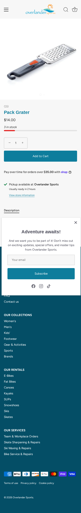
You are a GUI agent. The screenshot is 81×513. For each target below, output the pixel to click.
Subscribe (41, 273)
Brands (8, 356)
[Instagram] (41, 286)
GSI (6, 106)
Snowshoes (11, 405)
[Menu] (6, 9)
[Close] (75, 222)
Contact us (11, 301)
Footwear (10, 339)
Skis (6, 411)
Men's (8, 327)
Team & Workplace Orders (21, 436)
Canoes (9, 387)
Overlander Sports (23, 497)
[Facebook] (33, 286)
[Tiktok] (49, 286)
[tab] (13, 210)
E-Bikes (9, 375)
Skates (8, 417)
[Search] (66, 10)
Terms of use (11, 483)
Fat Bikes (10, 381)
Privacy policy (28, 483)
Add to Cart (41, 156)
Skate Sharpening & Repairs (22, 442)
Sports (8, 350)
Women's (10, 321)
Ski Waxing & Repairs (17, 448)
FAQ (7, 296)
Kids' (7, 333)
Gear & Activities (15, 344)
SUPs (7, 399)
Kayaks (8, 393)
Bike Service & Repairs (18, 454)
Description (11, 210)
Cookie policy (46, 483)
